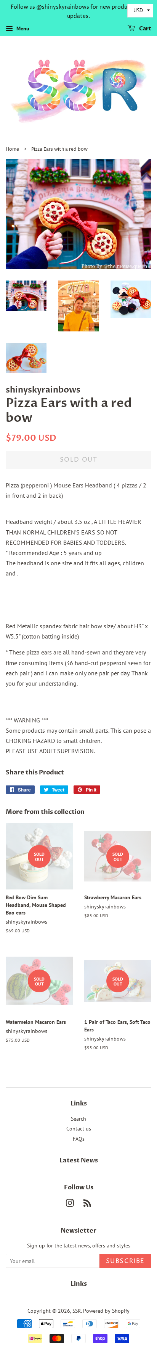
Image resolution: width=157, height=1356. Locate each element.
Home (12, 149)
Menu (22, 28)
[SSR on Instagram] (70, 1204)
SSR (76, 1310)
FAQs (79, 1138)
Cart (144, 28)
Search (78, 1118)
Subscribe (125, 1261)
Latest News (78, 1160)
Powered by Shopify (106, 1310)
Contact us (78, 1128)
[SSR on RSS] (87, 1204)
